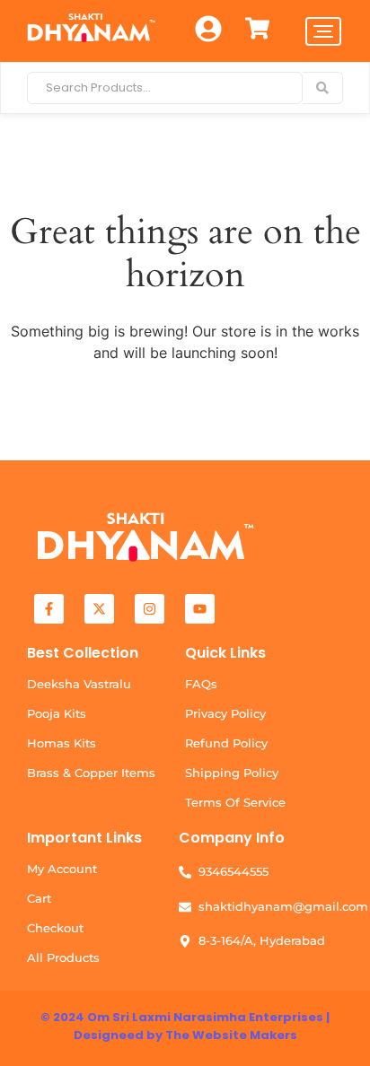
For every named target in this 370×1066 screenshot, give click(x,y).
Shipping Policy (231, 772)
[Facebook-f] (49, 609)
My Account (62, 868)
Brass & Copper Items (91, 772)
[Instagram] (149, 609)
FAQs (201, 684)
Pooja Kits (56, 713)
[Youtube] (200, 609)
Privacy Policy (225, 713)
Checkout (55, 928)
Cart (39, 898)
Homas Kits (61, 743)
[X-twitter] (99, 609)
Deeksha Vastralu (79, 684)
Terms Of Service (235, 802)
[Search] (323, 88)
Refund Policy (226, 743)
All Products (63, 957)
